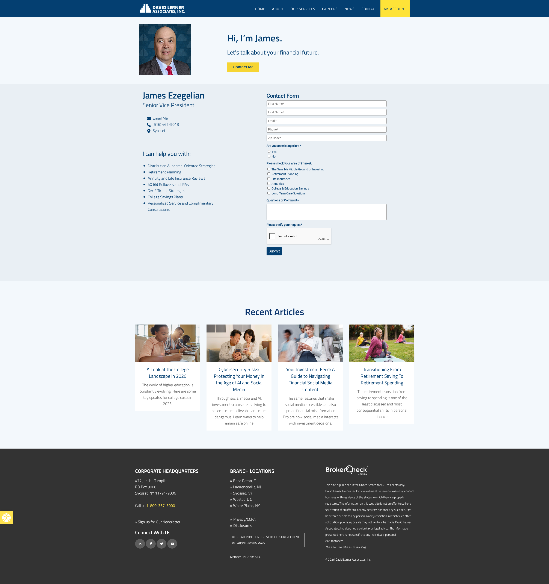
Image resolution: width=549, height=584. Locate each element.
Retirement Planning (285, 174)
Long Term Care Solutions (288, 193)
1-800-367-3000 (160, 505)
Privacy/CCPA (244, 519)
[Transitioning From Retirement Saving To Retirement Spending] (381, 343)
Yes (274, 151)
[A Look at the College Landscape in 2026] (167, 343)
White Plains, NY (246, 505)
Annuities (277, 183)
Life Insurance (280, 179)
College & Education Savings (290, 188)
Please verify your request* (284, 224)
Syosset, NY (242, 493)
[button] (6, 517)
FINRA (245, 556)
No (274, 156)
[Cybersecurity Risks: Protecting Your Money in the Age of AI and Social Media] (239, 343)
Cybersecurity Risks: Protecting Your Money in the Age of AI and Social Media (239, 379)
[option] (167, 368)
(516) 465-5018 (165, 124)
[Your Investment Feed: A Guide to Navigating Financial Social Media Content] (310, 343)
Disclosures (242, 525)
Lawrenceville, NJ (247, 487)
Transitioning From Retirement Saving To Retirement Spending (381, 376)
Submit (274, 251)
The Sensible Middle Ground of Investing (297, 169)
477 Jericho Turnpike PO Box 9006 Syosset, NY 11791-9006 (155, 487)
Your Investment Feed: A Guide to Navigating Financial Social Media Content (310, 379)
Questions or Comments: (283, 200)
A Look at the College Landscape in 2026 (168, 373)
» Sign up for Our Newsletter (157, 522)
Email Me (160, 118)
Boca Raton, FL (245, 481)
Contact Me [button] (243, 67)
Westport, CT (243, 499)
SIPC (258, 556)
